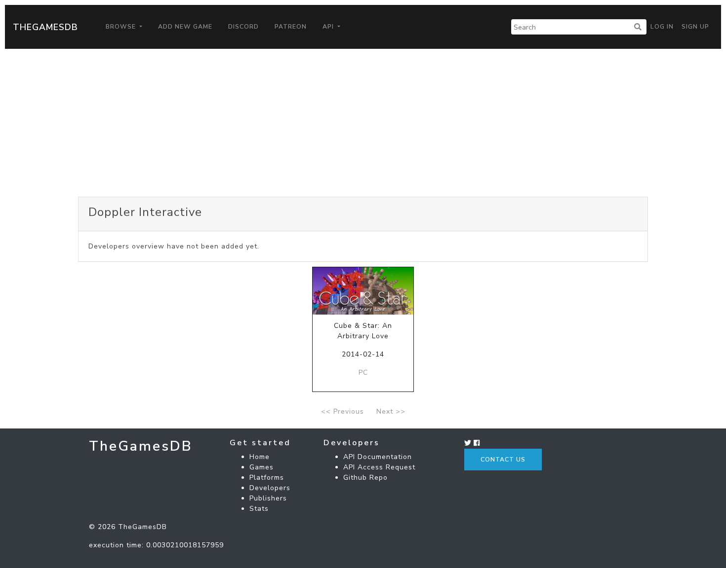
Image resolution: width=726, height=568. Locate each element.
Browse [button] (122, 27)
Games (261, 467)
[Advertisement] (363, 123)
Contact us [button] (503, 459)
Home (259, 457)
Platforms (266, 477)
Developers (269, 488)
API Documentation (377, 457)
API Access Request (379, 467)
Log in (662, 27)
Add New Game (185, 27)
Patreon (291, 27)
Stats (259, 508)
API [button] (329, 27)
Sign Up (695, 27)
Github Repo (365, 477)
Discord (243, 27)
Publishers (268, 498)
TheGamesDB (45, 27)
